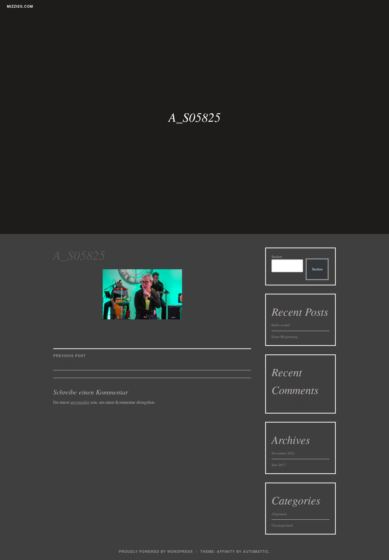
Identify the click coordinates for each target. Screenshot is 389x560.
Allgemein (279, 513)
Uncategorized (282, 525)
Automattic (256, 551)
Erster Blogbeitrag (285, 336)
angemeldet (79, 402)
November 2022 (283, 453)
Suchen (277, 256)
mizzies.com (20, 6)
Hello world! (281, 325)
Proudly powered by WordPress (156, 551)
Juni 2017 (279, 464)
